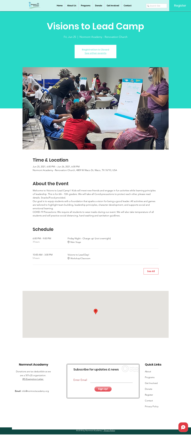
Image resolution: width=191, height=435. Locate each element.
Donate (148, 389)
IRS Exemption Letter (33, 379)
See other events (95, 53)
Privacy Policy (109, 430)
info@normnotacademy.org (35, 391)
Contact (149, 400)
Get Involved (151, 383)
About (148, 371)
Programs (149, 377)
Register (149, 394)
